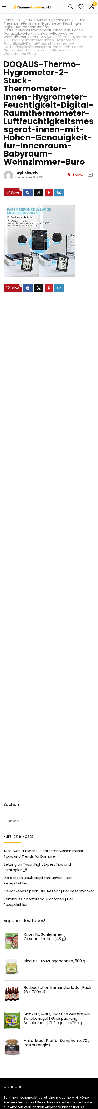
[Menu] (5, 6)
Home (9, 20)
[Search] (70, 6)
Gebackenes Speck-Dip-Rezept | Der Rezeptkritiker (49, 891)
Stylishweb (26, 173)
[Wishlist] (81, 7)
